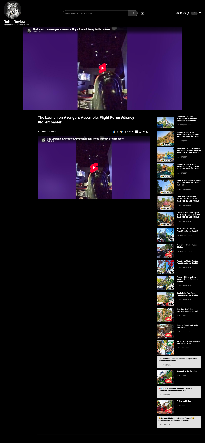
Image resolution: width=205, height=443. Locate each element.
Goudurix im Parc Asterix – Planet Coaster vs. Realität (187, 294)
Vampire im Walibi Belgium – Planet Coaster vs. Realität (188, 262)
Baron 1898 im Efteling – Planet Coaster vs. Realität (187, 230)
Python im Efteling (184, 401)
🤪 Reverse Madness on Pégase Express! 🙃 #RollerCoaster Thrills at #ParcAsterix (176, 419)
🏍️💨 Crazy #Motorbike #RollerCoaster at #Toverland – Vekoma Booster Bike (175, 389)
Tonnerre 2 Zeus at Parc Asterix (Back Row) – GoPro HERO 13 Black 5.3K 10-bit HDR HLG (188, 167)
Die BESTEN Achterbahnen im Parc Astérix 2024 (188, 342)
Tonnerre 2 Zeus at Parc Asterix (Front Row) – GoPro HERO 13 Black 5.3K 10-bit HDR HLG (188, 135)
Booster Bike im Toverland (187, 371)
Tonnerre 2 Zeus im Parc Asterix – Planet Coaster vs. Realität (188, 279)
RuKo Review (15, 21)
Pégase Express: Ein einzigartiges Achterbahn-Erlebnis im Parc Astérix (187, 118)
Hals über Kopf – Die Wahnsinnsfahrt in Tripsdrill (187, 310)
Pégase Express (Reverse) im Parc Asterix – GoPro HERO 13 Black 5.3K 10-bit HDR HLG (189, 150)
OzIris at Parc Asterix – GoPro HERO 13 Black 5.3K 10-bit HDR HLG (188, 183)
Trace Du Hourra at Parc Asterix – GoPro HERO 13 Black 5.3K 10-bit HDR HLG (188, 199)
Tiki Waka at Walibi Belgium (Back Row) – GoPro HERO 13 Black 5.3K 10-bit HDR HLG (188, 215)
